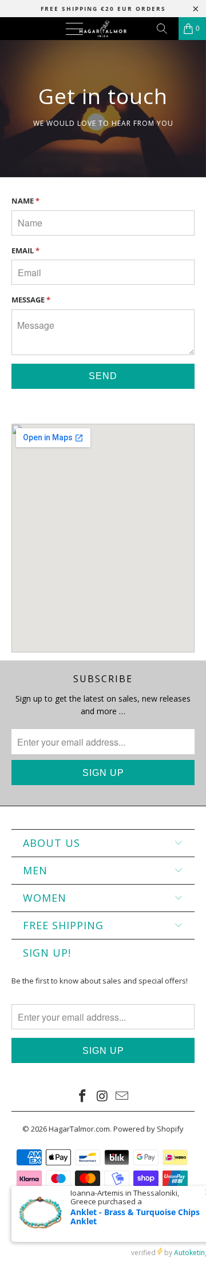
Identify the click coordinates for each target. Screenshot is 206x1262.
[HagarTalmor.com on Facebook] (82, 1096)
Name (25, 201)
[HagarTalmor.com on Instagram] (102, 1096)
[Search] (166, 28)
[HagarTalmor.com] (103, 28)
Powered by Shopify (148, 1129)
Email (25, 250)
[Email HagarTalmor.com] (122, 1096)
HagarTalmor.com (79, 1129)
